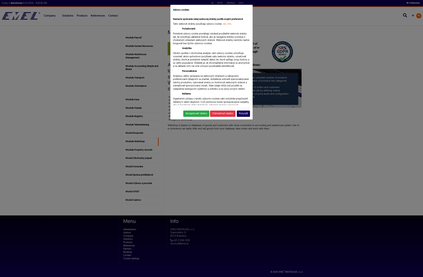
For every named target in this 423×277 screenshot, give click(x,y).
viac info (227, 24)
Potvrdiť (243, 113)
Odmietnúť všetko (222, 113)
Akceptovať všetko (196, 113)
